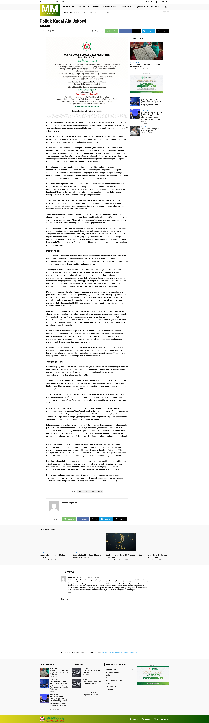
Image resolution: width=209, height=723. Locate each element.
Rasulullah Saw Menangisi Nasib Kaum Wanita (92, 682)
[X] (148, 1)
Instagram (148, 719)
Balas (69, 592)
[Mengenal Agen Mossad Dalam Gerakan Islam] (55, 542)
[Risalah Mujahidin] (54, 506)
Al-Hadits (85, 668)
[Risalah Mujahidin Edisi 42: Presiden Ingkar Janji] (121, 542)
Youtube (166, 719)
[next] (168, 12)
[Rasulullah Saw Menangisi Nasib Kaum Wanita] (76, 683)
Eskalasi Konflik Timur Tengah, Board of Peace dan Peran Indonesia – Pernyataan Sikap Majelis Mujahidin (109, 13)
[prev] (164, 12)
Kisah (84, 690)
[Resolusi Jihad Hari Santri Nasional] (88, 542)
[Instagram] (145, 1)
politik (100, 491)
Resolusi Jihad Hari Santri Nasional (87, 555)
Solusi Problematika (147, 126)
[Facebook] (143, 1)
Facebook (136, 719)
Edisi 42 (80, 491)
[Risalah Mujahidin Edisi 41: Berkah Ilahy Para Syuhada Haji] (154, 542)
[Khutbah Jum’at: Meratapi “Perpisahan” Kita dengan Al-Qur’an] (146, 51)
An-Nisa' (85, 679)
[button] (166, 7)
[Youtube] (151, 1)
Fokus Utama (44, 26)
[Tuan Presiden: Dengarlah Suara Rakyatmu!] (135, 131)
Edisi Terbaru (109, 552)
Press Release (145, 97)
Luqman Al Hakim (135, 69)
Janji (87, 491)
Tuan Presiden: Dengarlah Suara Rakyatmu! (150, 130)
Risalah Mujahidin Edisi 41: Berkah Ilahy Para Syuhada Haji (153, 556)
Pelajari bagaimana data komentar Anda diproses (119, 652)
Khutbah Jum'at (134, 62)
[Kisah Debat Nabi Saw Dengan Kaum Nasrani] (76, 694)
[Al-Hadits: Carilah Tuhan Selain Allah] (76, 672)
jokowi (93, 491)
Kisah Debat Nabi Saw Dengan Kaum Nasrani (90, 694)
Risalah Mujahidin (49, 31)
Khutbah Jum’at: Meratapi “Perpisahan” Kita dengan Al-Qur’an (145, 66)
